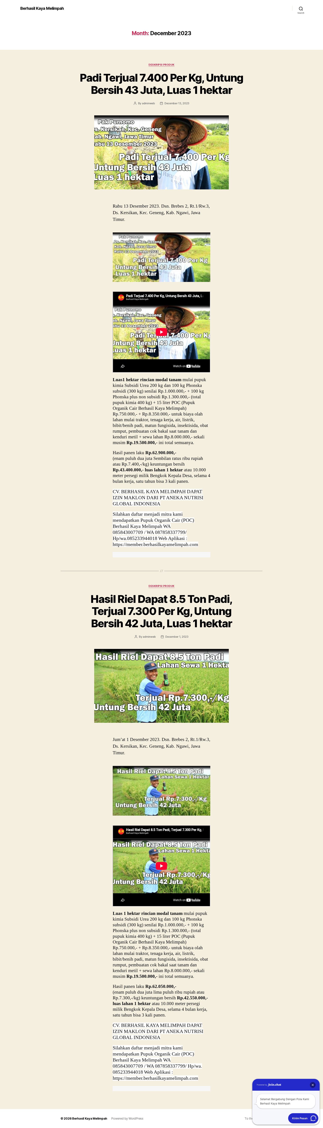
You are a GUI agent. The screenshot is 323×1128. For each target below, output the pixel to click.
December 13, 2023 (177, 103)
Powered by (262, 1085)
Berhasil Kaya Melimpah (42, 8)
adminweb (148, 103)
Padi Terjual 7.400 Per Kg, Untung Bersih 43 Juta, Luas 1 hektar (161, 83)
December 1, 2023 (176, 636)
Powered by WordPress (127, 1118)
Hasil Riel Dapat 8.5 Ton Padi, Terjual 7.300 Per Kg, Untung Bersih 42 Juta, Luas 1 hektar (161, 611)
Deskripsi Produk (161, 64)
